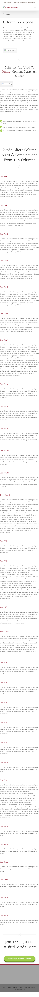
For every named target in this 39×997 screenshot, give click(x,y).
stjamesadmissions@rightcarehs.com (24, 2)
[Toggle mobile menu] (35, 7)
